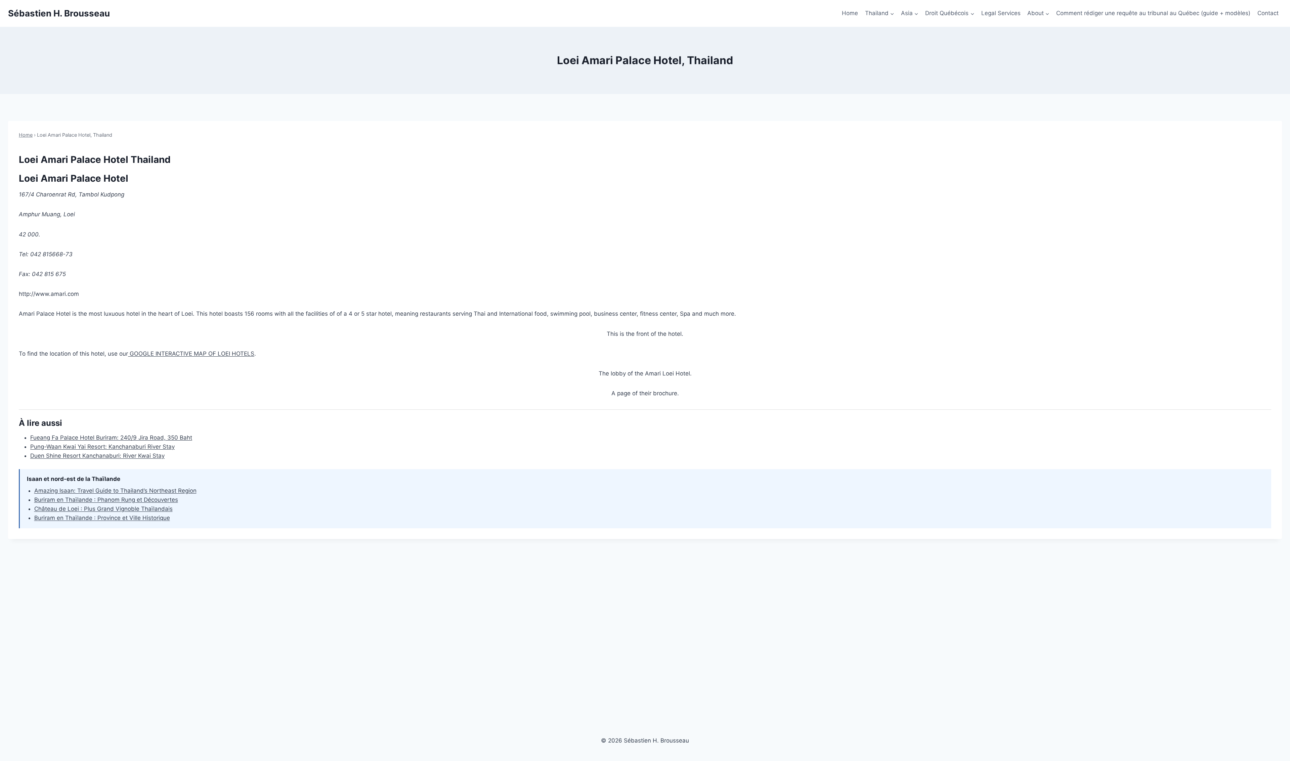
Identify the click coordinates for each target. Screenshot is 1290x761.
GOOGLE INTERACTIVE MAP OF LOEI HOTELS (191, 353)
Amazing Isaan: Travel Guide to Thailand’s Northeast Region (115, 490)
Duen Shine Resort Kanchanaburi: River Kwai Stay (97, 455)
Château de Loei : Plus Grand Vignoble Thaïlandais (103, 508)
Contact (1268, 13)
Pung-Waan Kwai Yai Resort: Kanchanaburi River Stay (102, 446)
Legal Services (1001, 13)
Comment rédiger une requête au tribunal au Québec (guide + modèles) (1153, 13)
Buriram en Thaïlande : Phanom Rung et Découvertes (106, 499)
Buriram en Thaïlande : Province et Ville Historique (102, 517)
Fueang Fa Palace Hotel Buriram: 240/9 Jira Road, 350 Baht (111, 437)
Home (850, 13)
